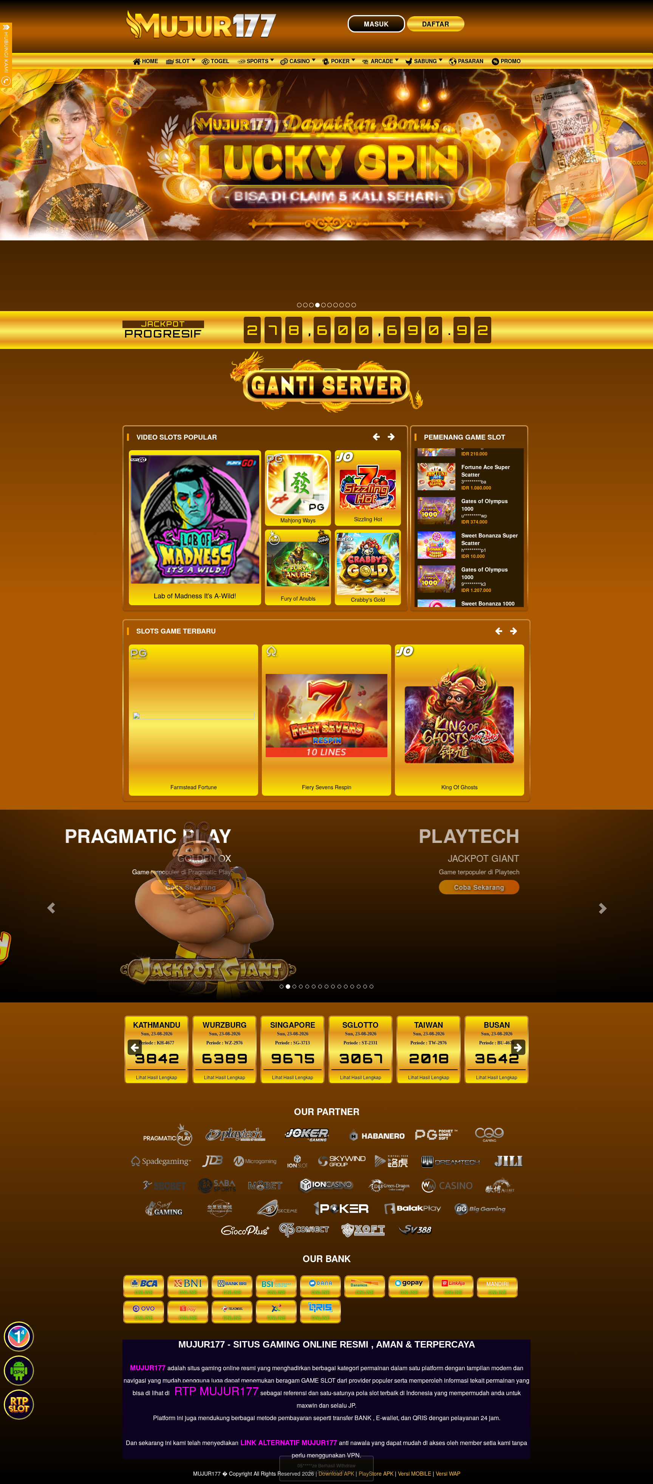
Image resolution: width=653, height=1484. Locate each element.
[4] (317, 305)
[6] (329, 305)
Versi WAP (448, 1473)
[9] (347, 305)
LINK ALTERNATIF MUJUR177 (288, 1442)
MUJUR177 (148, 1367)
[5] (323, 305)
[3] (311, 305)
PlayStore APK (376, 1473)
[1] (299, 305)
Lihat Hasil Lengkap (156, 1077)
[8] (341, 305)
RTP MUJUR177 (215, 1390)
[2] (305, 305)
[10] (353, 305)
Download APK (336, 1473)
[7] (335, 305)
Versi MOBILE (414, 1473)
